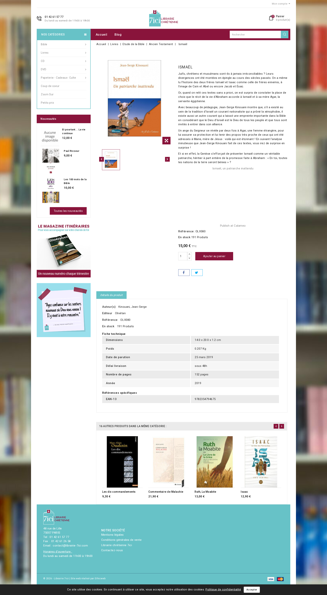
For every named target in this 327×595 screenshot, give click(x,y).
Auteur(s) (109, 306)
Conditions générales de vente (121, 540)
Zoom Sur (47, 94)
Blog (118, 34)
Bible (44, 44)
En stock (184, 237)
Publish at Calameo (233, 225)
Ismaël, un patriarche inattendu (233, 168)
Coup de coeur (50, 86)
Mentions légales (112, 534)
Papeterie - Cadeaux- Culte (58, 77)
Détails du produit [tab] (111, 295)
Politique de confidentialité (223, 589)
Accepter (251, 589)
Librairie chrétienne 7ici (116, 545)
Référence (110, 320)
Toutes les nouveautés (68, 210)
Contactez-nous (112, 550)
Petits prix (47, 102)
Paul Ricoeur (71, 151)
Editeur (107, 313)
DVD (43, 69)
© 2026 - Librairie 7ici (56, 578)
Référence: (186, 231)
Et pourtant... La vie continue (74, 131)
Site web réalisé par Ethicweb (88, 578)
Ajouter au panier (214, 256)
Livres (45, 52)
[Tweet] (197, 272)
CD (42, 61)
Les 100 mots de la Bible (75, 181)
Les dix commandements (119, 491)
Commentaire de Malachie (165, 491)
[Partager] (183, 272)
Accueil (101, 34)
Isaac (244, 491)
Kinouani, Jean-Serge (132, 306)
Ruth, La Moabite (205, 491)
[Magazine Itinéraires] (64, 250)
